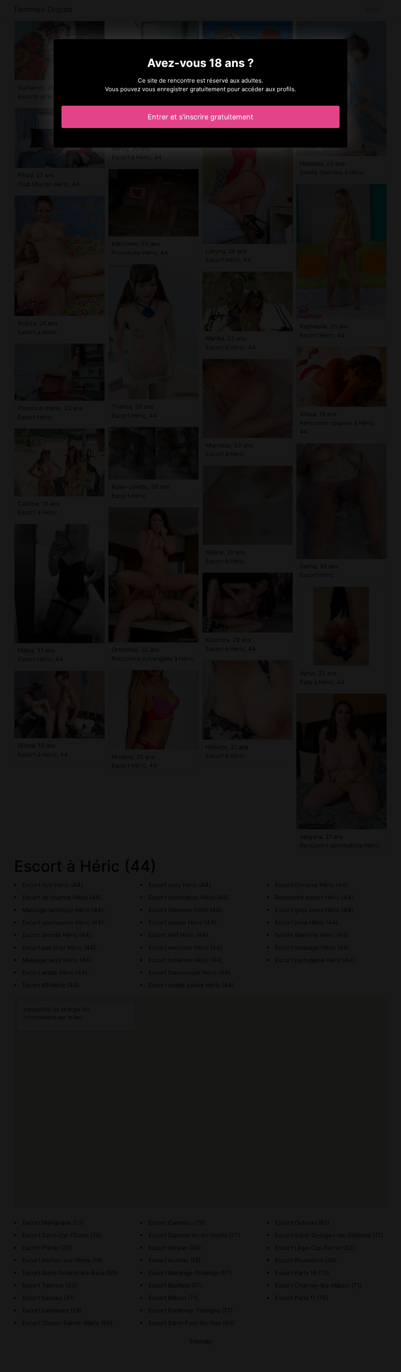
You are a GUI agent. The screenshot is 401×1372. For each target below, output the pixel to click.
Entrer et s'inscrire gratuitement (200, 117)
